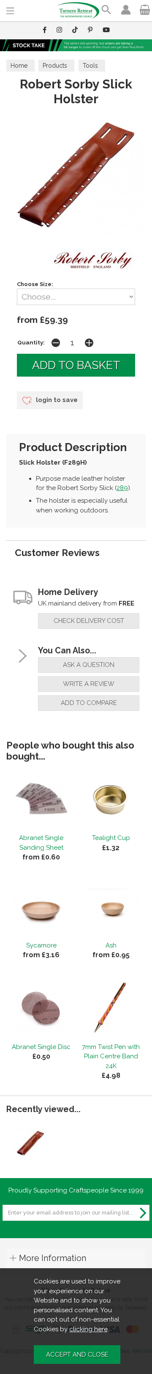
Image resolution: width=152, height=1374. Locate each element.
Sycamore (41, 945)
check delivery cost (89, 621)
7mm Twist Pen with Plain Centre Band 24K (111, 1056)
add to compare (89, 703)
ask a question (88, 665)
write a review (88, 684)
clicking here (88, 1329)
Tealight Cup (111, 838)
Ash (111, 945)
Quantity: (31, 342)
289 (122, 488)
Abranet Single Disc (41, 1047)
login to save (56, 400)
